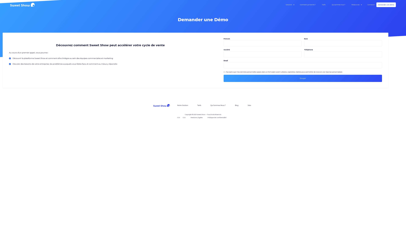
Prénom (227, 39)
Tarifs (323, 5)
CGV (178, 117)
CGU (184, 117)
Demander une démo (386, 5)
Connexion (371, 5)
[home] (23, 5)
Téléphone (308, 50)
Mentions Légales (197, 117)
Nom (306, 39)
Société (227, 50)
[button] (288, 5)
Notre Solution (182, 105)
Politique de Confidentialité (217, 117)
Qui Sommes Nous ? (218, 105)
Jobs (249, 105)
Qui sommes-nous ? (338, 5)
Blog (236, 105)
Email (226, 61)
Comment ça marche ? (308, 5)
